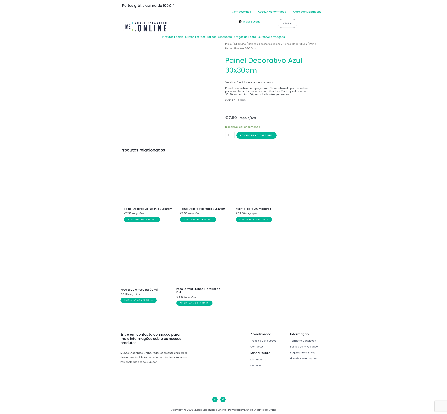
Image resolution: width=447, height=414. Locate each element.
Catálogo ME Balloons (307, 11)
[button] (173, 37)
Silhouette (225, 37)
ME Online (240, 44)
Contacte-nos (241, 11)
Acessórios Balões (269, 44)
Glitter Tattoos (195, 37)
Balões (211, 37)
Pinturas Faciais (172, 37)
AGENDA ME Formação (272, 11)
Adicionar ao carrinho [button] (142, 219)
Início (228, 44)
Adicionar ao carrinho (256, 135)
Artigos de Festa (245, 37)
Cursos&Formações (271, 37)
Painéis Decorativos (295, 44)
